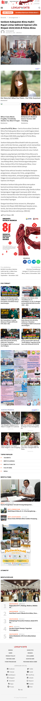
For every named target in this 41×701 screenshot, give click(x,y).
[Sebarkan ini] (25, 262)
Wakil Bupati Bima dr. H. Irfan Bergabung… (22, 511)
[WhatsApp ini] (38, 262)
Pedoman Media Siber (30, 662)
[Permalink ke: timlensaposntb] (3, 32)
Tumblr (31, 672)
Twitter (31, 669)
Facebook (11, 669)
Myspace (31, 681)
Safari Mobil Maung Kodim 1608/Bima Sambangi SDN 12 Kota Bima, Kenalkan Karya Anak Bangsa (10, 300)
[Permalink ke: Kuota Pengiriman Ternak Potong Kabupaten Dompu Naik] (20, 490)
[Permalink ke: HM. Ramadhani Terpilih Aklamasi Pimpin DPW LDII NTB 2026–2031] (10, 313)
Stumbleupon (11, 675)
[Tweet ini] (29, 262)
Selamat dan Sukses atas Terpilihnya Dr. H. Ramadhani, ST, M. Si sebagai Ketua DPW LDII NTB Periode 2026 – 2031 (30, 301)
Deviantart (12, 681)
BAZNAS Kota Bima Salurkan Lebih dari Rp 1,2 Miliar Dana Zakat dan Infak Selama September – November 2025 (9, 271)
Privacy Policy (10, 656)
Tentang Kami (10, 659)
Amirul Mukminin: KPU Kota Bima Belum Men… (22, 637)
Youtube (31, 684)
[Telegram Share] (34, 262)
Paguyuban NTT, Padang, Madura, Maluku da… (23, 606)
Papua (5, 471)
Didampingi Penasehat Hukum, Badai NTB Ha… (23, 621)
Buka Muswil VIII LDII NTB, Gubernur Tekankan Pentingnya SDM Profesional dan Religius (30, 322)
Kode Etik (30, 650)
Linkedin (31, 678)
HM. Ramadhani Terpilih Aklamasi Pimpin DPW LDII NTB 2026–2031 (9, 322)
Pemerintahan (16, 509)
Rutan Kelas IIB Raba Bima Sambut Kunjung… (23, 519)
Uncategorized (16, 517)
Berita (2, 503)
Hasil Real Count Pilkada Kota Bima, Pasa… (23, 613)
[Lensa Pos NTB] (20, 7)
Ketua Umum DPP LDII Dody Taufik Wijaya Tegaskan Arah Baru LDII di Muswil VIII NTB (30, 342)
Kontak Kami (30, 659)
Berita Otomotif (9, 464)
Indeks (10, 650)
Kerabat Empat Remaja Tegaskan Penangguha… (20, 629)
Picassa (12, 687)
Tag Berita (7, 458)
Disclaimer (30, 656)
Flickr (31, 687)
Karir (10, 653)
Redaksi (30, 653)
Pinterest (11, 672)
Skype (11, 684)
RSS (21, 690)
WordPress (31, 675)
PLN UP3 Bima (8, 468)
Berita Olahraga (9, 461)
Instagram (12, 678)
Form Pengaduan (10, 662)
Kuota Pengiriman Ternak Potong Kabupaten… (17, 505)
